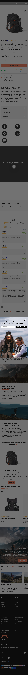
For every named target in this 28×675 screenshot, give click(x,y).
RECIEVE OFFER (21, 326)
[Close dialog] (25, 320)
